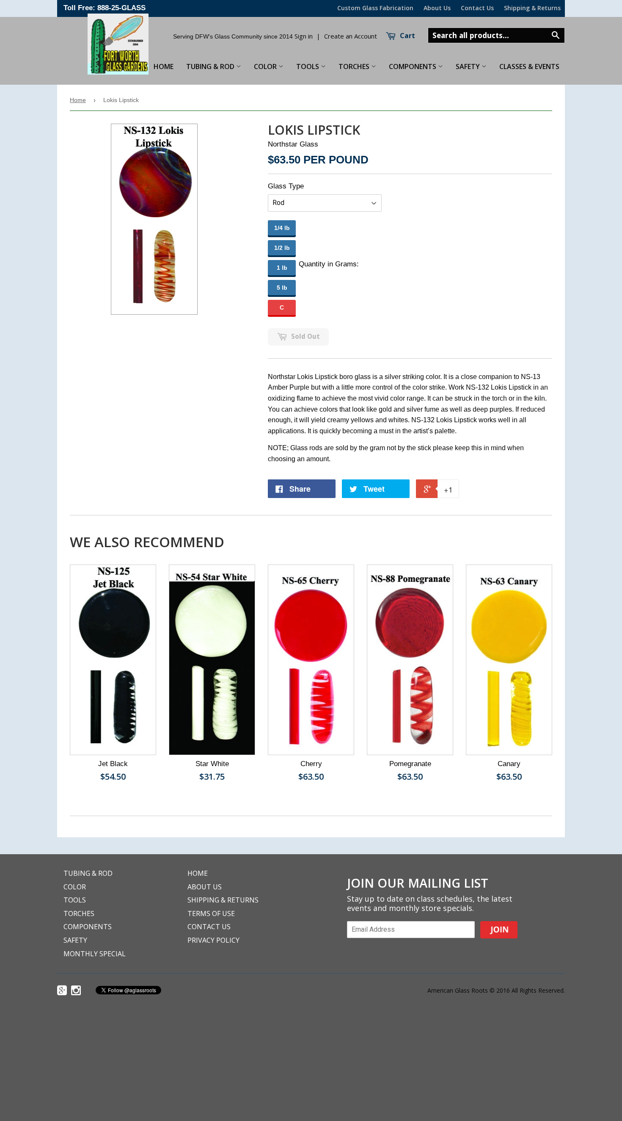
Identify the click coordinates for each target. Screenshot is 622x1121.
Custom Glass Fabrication (375, 8)
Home (78, 100)
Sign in (303, 36)
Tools (308, 66)
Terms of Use (211, 913)
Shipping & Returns (532, 8)
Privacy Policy (213, 940)
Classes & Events (529, 66)
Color (266, 66)
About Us (437, 8)
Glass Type (286, 186)
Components (413, 66)
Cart (406, 36)
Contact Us (477, 8)
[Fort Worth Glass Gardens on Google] (63, 991)
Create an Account (350, 36)
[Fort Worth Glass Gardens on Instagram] (77, 991)
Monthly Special (94, 953)
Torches (355, 66)
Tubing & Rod (211, 66)
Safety (469, 66)
